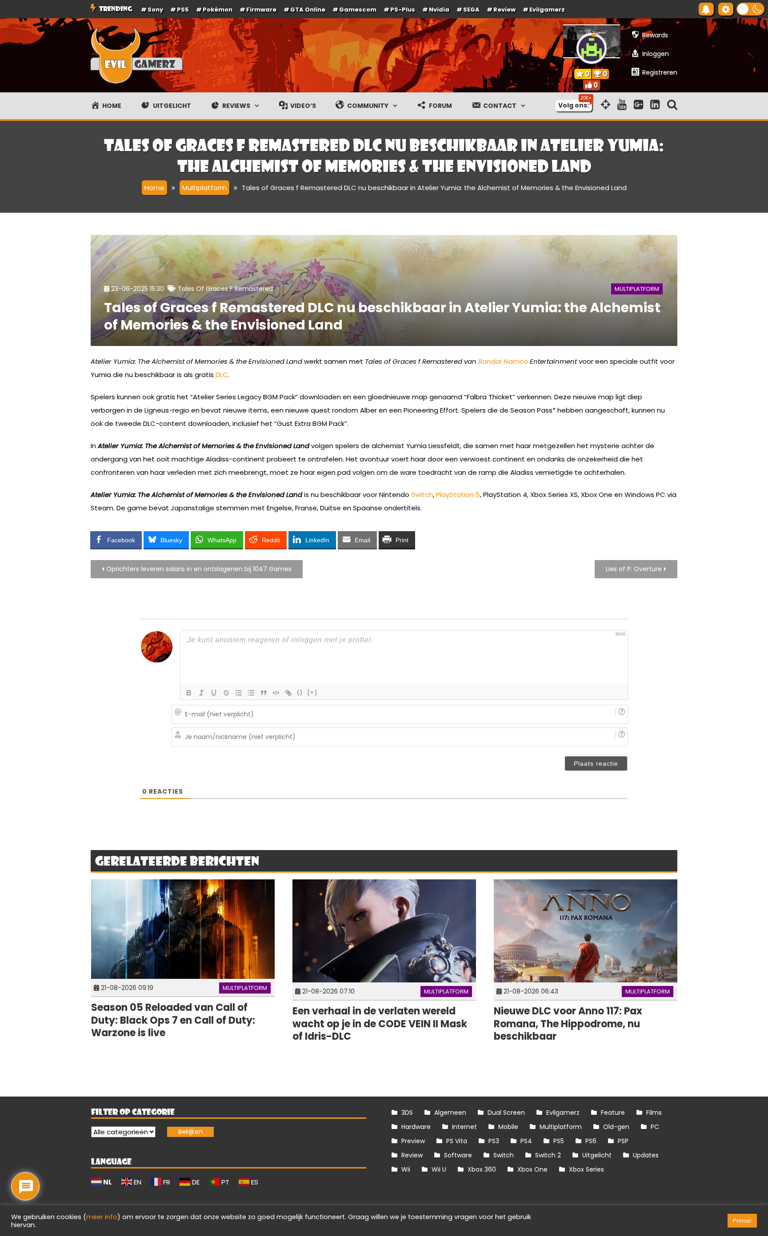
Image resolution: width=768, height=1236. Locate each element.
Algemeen (450, 1112)
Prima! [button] (742, 1220)
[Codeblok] (276, 693)
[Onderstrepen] (214, 693)
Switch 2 (548, 1155)
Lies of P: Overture (634, 568)
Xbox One (532, 1169)
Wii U (439, 1169)
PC (655, 1126)
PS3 (493, 1141)
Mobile (508, 1126)
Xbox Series (586, 1169)
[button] (750, 9)
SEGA (471, 9)
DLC (222, 374)
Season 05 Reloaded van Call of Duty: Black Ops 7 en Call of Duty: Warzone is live (173, 1020)
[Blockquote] (263, 693)
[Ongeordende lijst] (251, 693)
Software (458, 1155)
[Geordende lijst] (238, 693)
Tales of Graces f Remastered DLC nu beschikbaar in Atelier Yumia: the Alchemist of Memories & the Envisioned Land (382, 316)
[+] (312, 692)
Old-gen (616, 1126)
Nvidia (439, 9)
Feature (613, 1112)
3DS (407, 1112)
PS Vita (456, 1141)
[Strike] (226, 693)
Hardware (416, 1126)
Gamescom (357, 9)
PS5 (183, 9)
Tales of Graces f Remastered (225, 288)
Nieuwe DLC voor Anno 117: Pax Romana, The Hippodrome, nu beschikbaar (568, 1023)
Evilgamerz (547, 9)
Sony (155, 9)
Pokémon (217, 9)
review (504, 9)
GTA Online (307, 9)
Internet (464, 1126)
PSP (623, 1141)
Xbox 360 (482, 1169)
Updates (646, 1155)
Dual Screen (506, 1112)
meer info (101, 1216)
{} (300, 692)
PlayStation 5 (458, 494)
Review (412, 1155)
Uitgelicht (597, 1155)
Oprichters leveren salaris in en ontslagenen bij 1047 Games (199, 568)
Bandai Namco (503, 361)
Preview (413, 1141)
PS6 (590, 1141)
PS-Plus (402, 9)
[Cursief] (201, 693)
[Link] (288, 693)
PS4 (526, 1141)
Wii (405, 1169)
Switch (422, 494)
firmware (261, 9)
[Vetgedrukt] (189, 693)
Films (654, 1112)
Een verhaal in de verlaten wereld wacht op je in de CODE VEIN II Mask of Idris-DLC (379, 1023)
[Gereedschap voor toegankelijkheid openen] (725, 9)
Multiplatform (637, 289)
